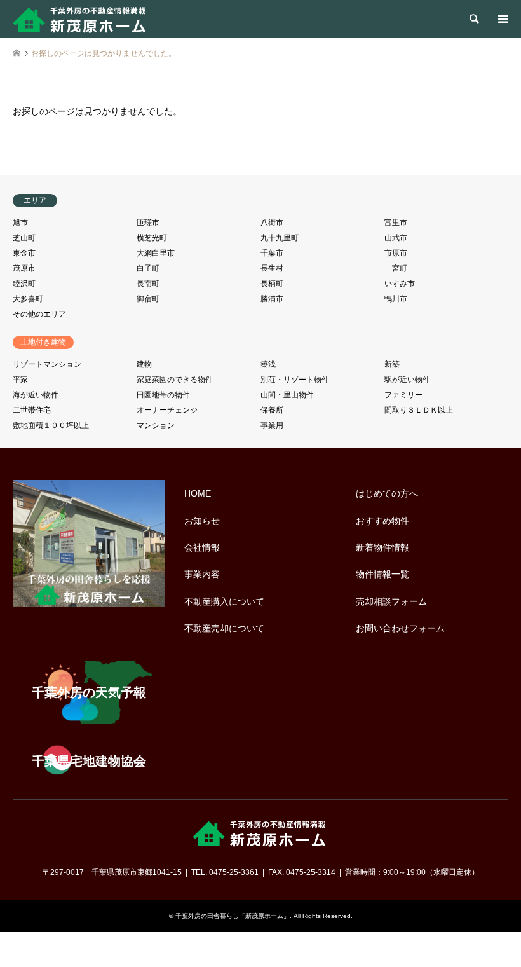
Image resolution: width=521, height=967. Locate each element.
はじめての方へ (387, 493)
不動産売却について (224, 628)
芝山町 (24, 237)
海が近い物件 (35, 394)
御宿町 (148, 298)
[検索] (473, 19)
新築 (392, 364)
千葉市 (271, 253)
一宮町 (395, 268)
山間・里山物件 (287, 394)
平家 (20, 379)
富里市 (395, 222)
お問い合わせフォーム (400, 628)
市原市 (395, 253)
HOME (197, 493)
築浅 (268, 364)
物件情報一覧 (382, 574)
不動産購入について (224, 601)
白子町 (148, 268)
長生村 (271, 268)
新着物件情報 (382, 547)
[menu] (502, 19)
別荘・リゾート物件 (294, 379)
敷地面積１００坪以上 (51, 425)
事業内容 (202, 574)
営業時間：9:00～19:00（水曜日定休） (412, 872)
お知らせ (202, 521)
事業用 (271, 425)
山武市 (395, 237)
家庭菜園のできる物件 (175, 379)
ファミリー (403, 394)
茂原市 (24, 268)
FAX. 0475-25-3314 (301, 872)
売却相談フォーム (391, 601)
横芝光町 (152, 237)
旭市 (20, 222)
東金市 (24, 253)
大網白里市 (156, 253)
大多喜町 (28, 298)
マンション (156, 425)
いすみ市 (399, 283)
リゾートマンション (47, 364)
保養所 (271, 410)
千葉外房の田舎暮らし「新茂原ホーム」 (232, 915)
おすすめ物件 (382, 521)
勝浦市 (271, 298)
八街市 (271, 222)
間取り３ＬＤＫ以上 (418, 410)
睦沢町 (24, 283)
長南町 (148, 283)
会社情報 (202, 547)
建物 (144, 364)
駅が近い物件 (407, 379)
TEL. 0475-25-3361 (225, 872)
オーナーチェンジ (167, 410)
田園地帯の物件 (163, 394)
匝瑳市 (148, 222)
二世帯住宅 (32, 410)
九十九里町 (279, 237)
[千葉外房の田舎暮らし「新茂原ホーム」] (81, 19)
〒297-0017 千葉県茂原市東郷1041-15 (112, 872)
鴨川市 (395, 298)
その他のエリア (39, 314)
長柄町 (271, 283)
